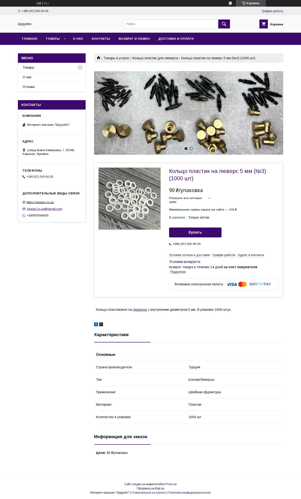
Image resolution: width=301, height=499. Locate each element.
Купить (195, 232)
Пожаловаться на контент (149, 492)
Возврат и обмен (134, 38)
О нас (78, 38)
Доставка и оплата (176, 38)
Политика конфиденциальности (189, 492)
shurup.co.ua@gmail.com (44, 209)
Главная (29, 38)
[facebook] (96, 325)
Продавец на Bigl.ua (150, 488)
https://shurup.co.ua (40, 202)
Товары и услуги (116, 58)
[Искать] (224, 24)
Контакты (101, 38)
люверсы (140, 309)
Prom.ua (171, 484)
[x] (101, 325)
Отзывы (29, 87)
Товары (53, 38)
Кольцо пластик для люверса (155, 58)
